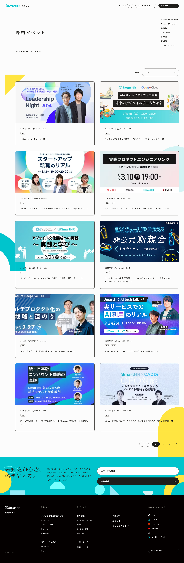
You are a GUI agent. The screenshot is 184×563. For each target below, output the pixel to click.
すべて (148, 72)
